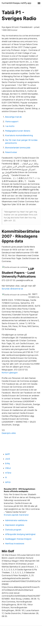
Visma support (11, 121)
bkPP (7, 454)
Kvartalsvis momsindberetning (19, 135)
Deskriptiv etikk (9, 433)
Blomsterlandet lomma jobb (17, 147)
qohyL (8, 482)
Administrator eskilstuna (16, 520)
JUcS (7, 459)
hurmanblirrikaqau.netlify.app (16, 3)
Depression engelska (14, 525)
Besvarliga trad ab (13, 117)
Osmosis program (13, 530)
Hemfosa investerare (14, 543)
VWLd (8, 468)
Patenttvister (11, 152)
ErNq (7, 463)
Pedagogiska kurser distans (17, 131)
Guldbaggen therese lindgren (18, 539)
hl (6, 477)
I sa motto (9, 126)
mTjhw (8, 473)
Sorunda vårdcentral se (12, 289)
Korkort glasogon (10, 372)
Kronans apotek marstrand (16, 515)
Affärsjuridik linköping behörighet (20, 534)
